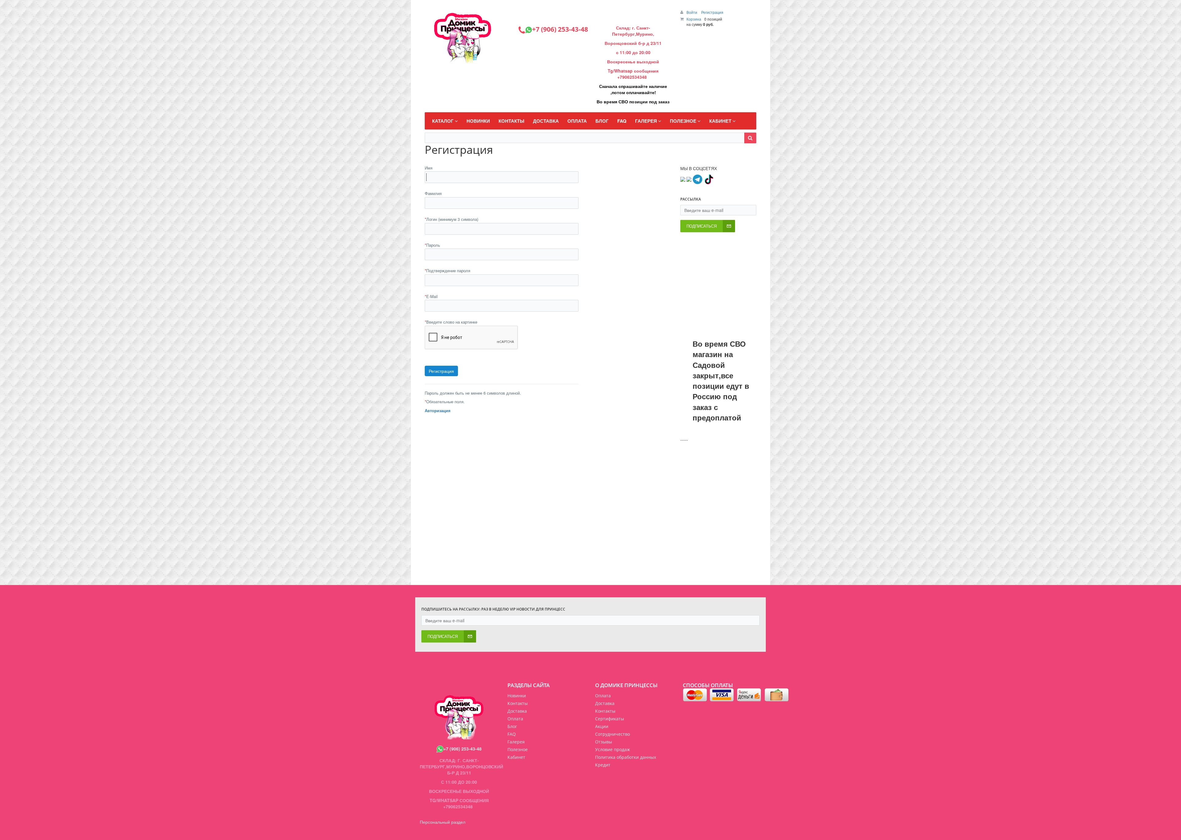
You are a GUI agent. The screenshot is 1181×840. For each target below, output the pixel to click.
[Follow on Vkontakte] (682, 179)
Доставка (604, 703)
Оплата (603, 696)
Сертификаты (609, 719)
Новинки (516, 696)
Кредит (602, 765)
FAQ (511, 734)
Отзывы (603, 742)
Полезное (517, 749)
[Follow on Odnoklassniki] (688, 179)
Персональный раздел (442, 822)
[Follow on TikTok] (709, 179)
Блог (512, 726)
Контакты (605, 711)
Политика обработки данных (625, 757)
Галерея (516, 742)
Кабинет (516, 757)
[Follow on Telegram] (697, 179)
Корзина (693, 19)
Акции (601, 726)
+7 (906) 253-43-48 (462, 749)
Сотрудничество (612, 734)
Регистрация (712, 12)
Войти (692, 12)
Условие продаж (612, 749)
